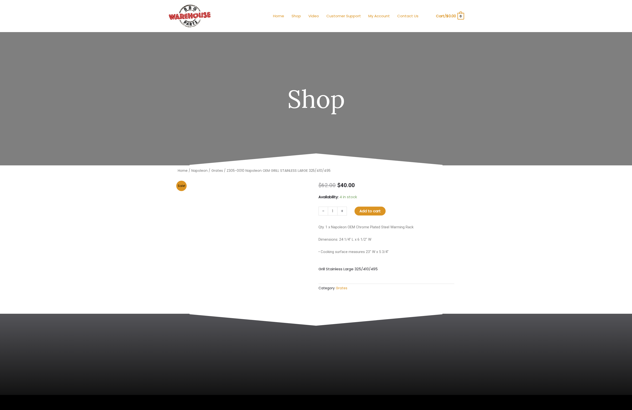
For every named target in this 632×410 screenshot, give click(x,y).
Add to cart (370, 211)
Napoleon (199, 170)
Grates (217, 170)
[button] (429, 16)
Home (183, 170)
